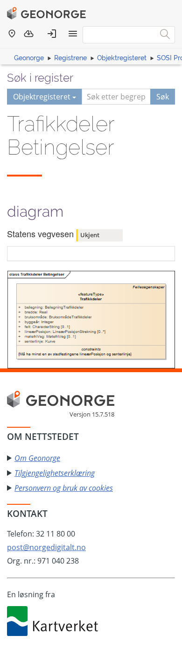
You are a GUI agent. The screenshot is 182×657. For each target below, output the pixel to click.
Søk (162, 97)
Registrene (70, 58)
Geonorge (29, 58)
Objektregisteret (122, 58)
